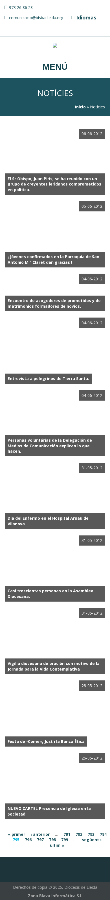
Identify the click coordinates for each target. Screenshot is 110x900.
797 (40, 839)
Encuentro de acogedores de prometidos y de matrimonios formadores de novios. (54, 303)
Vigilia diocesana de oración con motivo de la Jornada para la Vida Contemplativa (54, 666)
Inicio (80, 107)
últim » (57, 845)
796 (28, 839)
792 (79, 834)
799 (64, 839)
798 (52, 839)
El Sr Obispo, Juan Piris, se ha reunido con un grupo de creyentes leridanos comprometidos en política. (54, 184)
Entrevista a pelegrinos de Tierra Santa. (48, 378)
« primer (16, 834)
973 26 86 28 (21, 7)
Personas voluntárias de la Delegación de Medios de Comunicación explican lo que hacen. (50, 445)
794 (103, 834)
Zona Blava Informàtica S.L (55, 895)
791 (66, 834)
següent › (92, 839)
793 (91, 834)
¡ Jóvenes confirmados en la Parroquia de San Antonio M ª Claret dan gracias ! (53, 259)
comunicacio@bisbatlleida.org (36, 17)
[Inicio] (55, 46)
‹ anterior (40, 834)
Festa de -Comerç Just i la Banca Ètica (46, 741)
